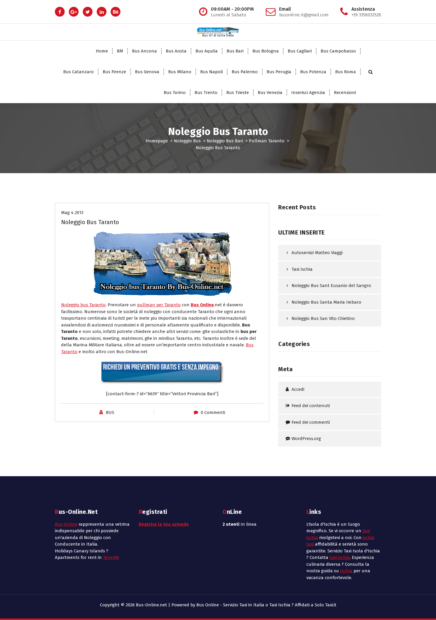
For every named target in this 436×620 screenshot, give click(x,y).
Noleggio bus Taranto (83, 304)
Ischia (346, 570)
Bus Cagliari (300, 51)
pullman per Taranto (159, 304)
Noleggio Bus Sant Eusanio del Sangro (331, 285)
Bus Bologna (265, 51)
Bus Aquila (206, 51)
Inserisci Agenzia (308, 92)
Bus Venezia (270, 92)
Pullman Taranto (266, 141)
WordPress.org (306, 438)
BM (120, 51)
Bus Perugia (279, 71)
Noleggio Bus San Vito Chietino (323, 318)
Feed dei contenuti (311, 405)
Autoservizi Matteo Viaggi (317, 252)
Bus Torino (175, 92)
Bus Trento (206, 92)
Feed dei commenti (311, 422)
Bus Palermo (245, 71)
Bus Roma (345, 71)
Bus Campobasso (338, 51)
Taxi (329, 605)
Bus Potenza (313, 71)
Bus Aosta (176, 51)
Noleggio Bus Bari (225, 141)
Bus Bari (235, 51)
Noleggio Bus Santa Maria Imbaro (326, 302)
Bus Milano (179, 71)
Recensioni (345, 92)
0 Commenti (213, 412)
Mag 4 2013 (72, 212)
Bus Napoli (211, 71)
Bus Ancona (144, 51)
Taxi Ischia (302, 269)
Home (102, 51)
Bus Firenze (114, 71)
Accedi (298, 389)
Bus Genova (147, 71)
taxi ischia (340, 557)
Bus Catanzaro (78, 71)
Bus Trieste (237, 92)
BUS (110, 412)
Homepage (157, 141)
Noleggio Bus (187, 141)
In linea (239, 524)
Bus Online (66, 524)
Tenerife (111, 557)
